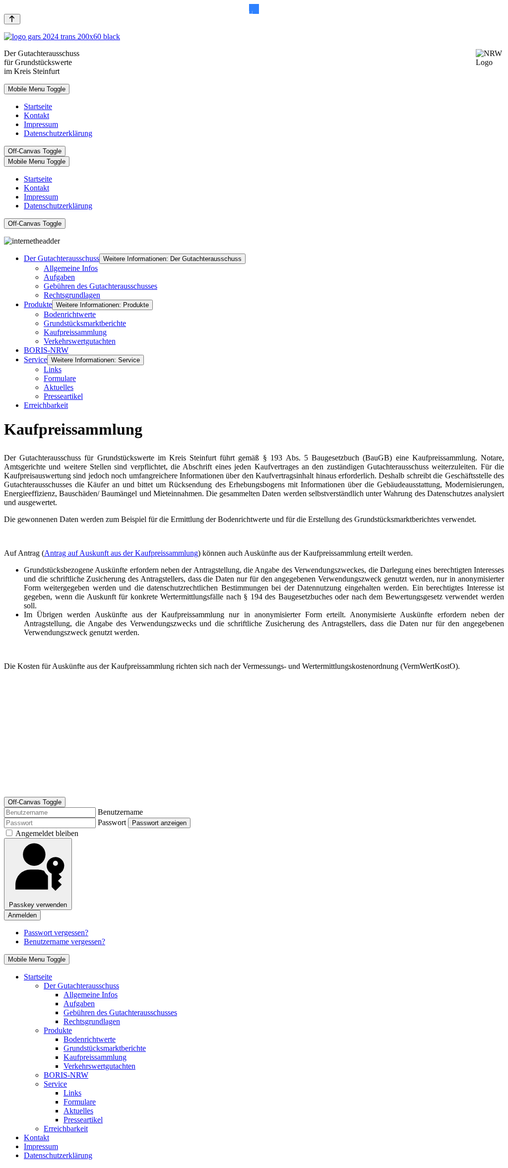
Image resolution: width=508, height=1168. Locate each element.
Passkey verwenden (38, 904)
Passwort (112, 822)
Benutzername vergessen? (64, 941)
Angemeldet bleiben (46, 833)
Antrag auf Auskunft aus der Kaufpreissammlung (121, 553)
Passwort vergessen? (56, 932)
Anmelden (22, 915)
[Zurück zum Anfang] (12, 19)
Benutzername (120, 812)
